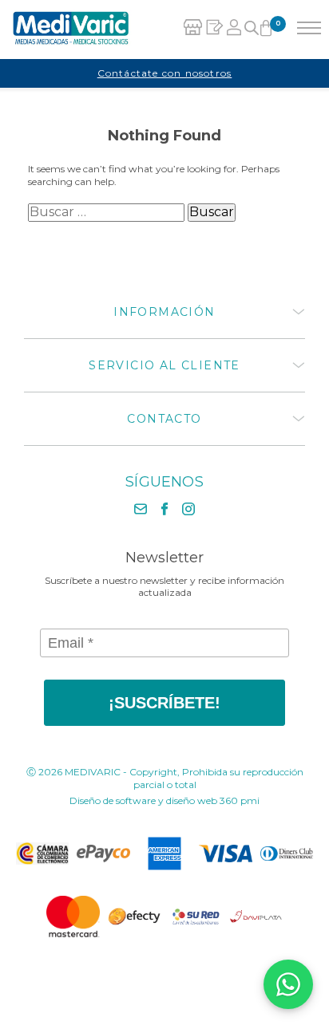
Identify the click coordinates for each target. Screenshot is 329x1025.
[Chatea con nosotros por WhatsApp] (288, 984)
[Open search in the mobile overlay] (251, 30)
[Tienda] (192, 29)
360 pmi (240, 800)
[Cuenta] (234, 29)
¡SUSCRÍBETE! (164, 703)
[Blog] (214, 29)
